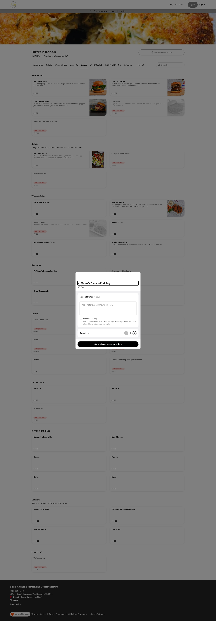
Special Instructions (90, 296)
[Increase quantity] (134, 333)
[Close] (136, 275)
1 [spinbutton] (130, 333)
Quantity (84, 333)
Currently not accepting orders (108, 344)
